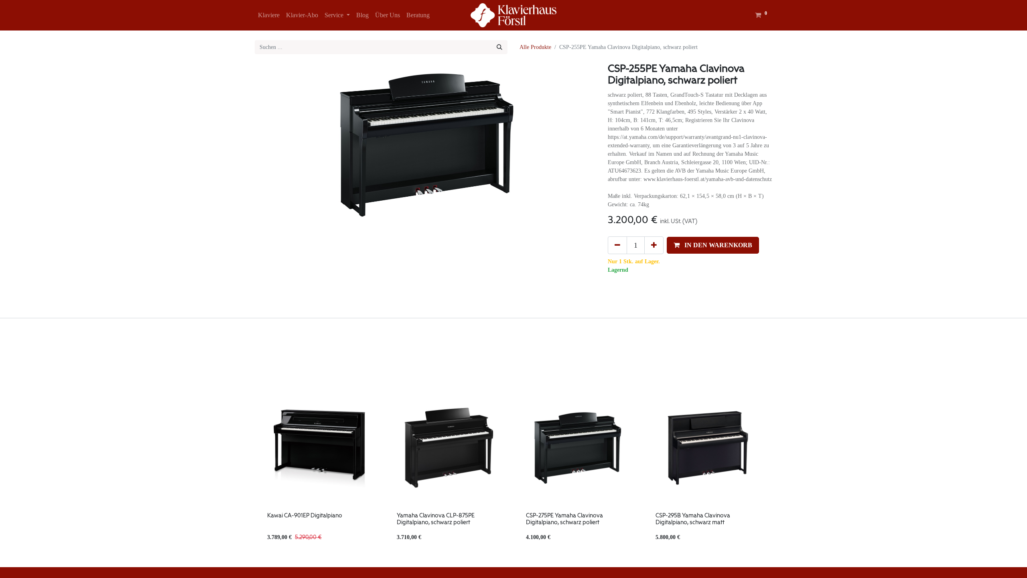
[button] (713, 245)
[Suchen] (499, 47)
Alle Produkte (535, 47)
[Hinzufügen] (654, 245)
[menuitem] (269, 15)
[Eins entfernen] (617, 245)
